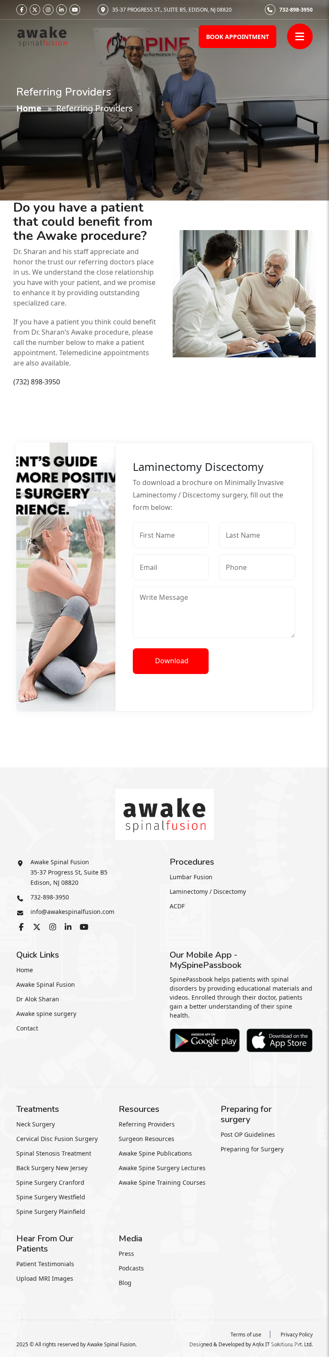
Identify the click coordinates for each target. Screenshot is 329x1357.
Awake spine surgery (46, 1014)
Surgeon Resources (146, 1139)
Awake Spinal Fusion (45, 984)
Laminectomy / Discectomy (208, 891)
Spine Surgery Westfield (50, 1197)
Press (126, 1253)
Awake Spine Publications (155, 1153)
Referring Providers (147, 1124)
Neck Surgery (35, 1124)
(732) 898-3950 (36, 381)
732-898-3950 (296, 9)
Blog (125, 1283)
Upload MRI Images (44, 1278)
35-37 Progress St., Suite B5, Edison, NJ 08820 (172, 9)
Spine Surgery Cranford (50, 1182)
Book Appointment (237, 37)
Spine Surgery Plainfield (50, 1211)
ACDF (177, 906)
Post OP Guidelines (248, 1134)
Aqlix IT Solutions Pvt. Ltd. (282, 1344)
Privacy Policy (297, 1334)
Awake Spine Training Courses (162, 1182)
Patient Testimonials (45, 1264)
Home (29, 108)
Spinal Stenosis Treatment (53, 1153)
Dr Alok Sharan (37, 999)
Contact (27, 1028)
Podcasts (131, 1268)
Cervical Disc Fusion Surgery (57, 1139)
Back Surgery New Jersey (51, 1168)
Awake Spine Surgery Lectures (162, 1168)
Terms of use (245, 1334)
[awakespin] (42, 35)
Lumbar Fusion (191, 877)
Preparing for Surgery (252, 1149)
